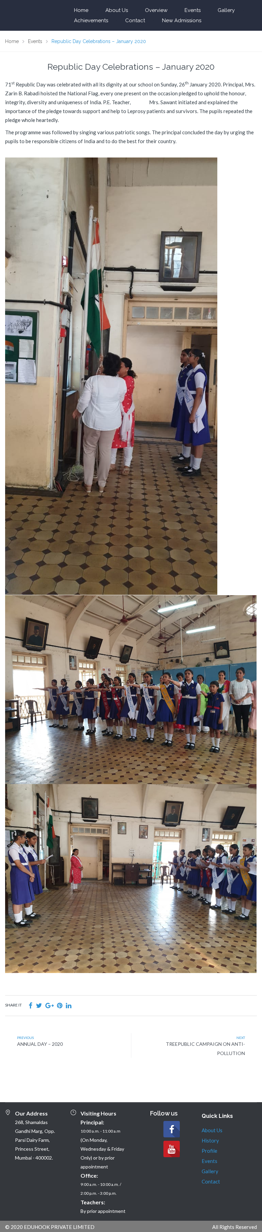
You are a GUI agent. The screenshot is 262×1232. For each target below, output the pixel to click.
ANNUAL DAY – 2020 (40, 1044)
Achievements (91, 20)
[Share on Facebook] (30, 1005)
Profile (209, 1151)
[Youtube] (171, 1149)
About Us (116, 10)
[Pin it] (59, 1005)
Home (81, 10)
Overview (156, 10)
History (210, 1140)
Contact (135, 20)
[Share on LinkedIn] (68, 1005)
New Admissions (181, 20)
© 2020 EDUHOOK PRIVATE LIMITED (49, 1227)
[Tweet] (39, 1005)
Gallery (226, 10)
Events (193, 10)
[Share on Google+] (49, 1005)
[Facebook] (171, 1129)
